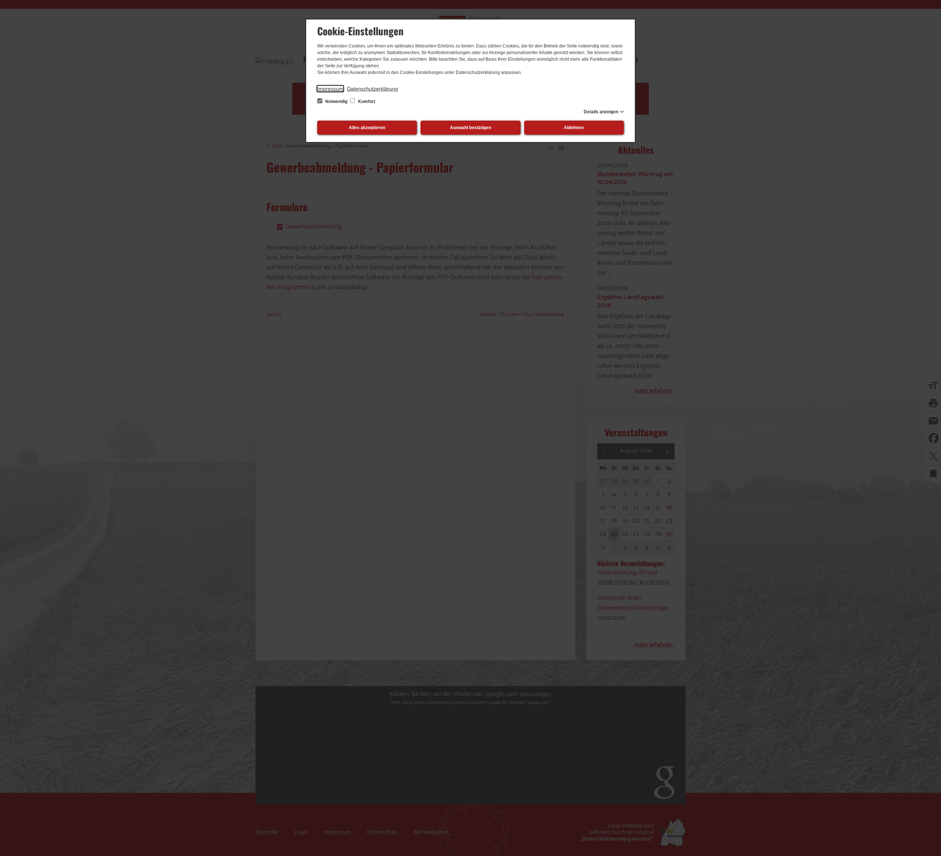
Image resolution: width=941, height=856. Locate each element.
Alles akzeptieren (367, 127)
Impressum (330, 89)
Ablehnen (574, 127)
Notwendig (336, 101)
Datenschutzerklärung (372, 89)
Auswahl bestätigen (470, 127)
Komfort (366, 101)
